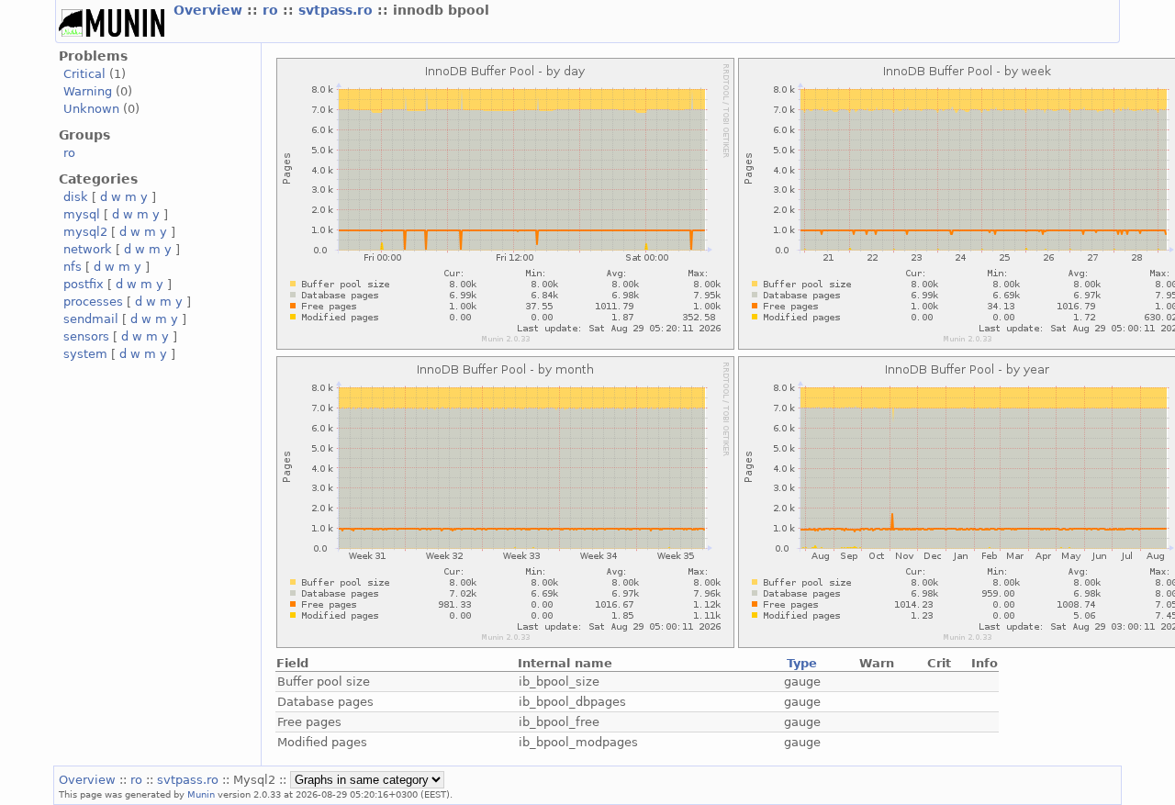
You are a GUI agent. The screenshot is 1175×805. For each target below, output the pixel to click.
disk (75, 197)
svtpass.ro (337, 10)
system (85, 354)
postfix (83, 284)
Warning (87, 91)
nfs (72, 267)
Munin (201, 793)
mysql (81, 214)
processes (93, 301)
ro (273, 10)
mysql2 (85, 232)
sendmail (90, 319)
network (87, 249)
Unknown (91, 109)
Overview (210, 10)
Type (802, 663)
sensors (86, 336)
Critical (84, 74)
